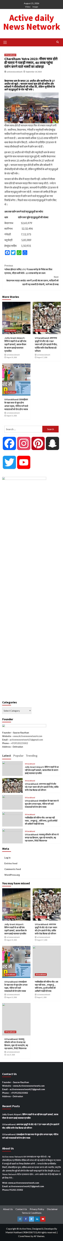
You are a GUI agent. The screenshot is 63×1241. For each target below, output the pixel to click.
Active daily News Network (31, 22)
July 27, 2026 (11, 1055)
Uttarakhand (10, 55)
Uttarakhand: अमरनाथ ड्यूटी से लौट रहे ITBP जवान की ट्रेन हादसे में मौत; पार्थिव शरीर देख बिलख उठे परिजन (46, 344)
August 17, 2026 (42, 357)
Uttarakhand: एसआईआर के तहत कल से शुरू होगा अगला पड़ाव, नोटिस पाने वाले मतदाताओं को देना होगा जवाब (42, 803)
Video (27, 6)
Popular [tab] (18, 755)
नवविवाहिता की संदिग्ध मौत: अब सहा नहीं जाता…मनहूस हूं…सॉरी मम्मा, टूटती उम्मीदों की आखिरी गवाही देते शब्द (41, 820)
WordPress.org (12, 874)
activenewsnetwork (14, 72)
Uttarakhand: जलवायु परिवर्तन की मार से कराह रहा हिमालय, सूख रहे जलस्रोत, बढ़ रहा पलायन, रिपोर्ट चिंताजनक (42, 837)
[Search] (57, 42)
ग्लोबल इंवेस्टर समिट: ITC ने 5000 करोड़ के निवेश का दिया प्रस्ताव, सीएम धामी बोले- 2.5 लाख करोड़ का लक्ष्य (28, 269)
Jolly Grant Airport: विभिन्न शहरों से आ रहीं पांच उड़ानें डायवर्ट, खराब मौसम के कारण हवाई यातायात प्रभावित (15, 344)
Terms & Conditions (31, 1212)
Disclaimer (52, 1209)
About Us (8, 1209)
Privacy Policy (37, 1209)
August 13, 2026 (12, 416)
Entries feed (10, 863)
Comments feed (12, 869)
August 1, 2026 (41, 997)
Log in (7, 857)
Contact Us (21, 1209)
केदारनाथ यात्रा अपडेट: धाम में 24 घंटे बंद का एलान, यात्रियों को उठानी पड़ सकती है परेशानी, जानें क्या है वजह (32, 280)
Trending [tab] (32, 755)
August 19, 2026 (12, 357)
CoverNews (24, 1236)
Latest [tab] (6, 755)
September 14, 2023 (34, 72)
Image (35, 6)
